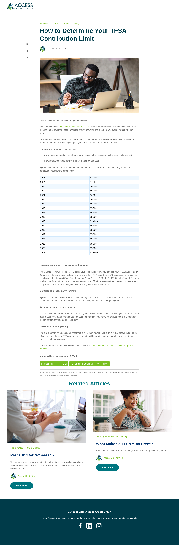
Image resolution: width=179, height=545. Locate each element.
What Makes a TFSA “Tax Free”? (124, 444)
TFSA (55, 24)
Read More (21, 485)
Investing (44, 24)
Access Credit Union (56, 48)
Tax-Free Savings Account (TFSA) (74, 127)
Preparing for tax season (32, 455)
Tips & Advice (16, 448)
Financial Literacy (71, 24)
